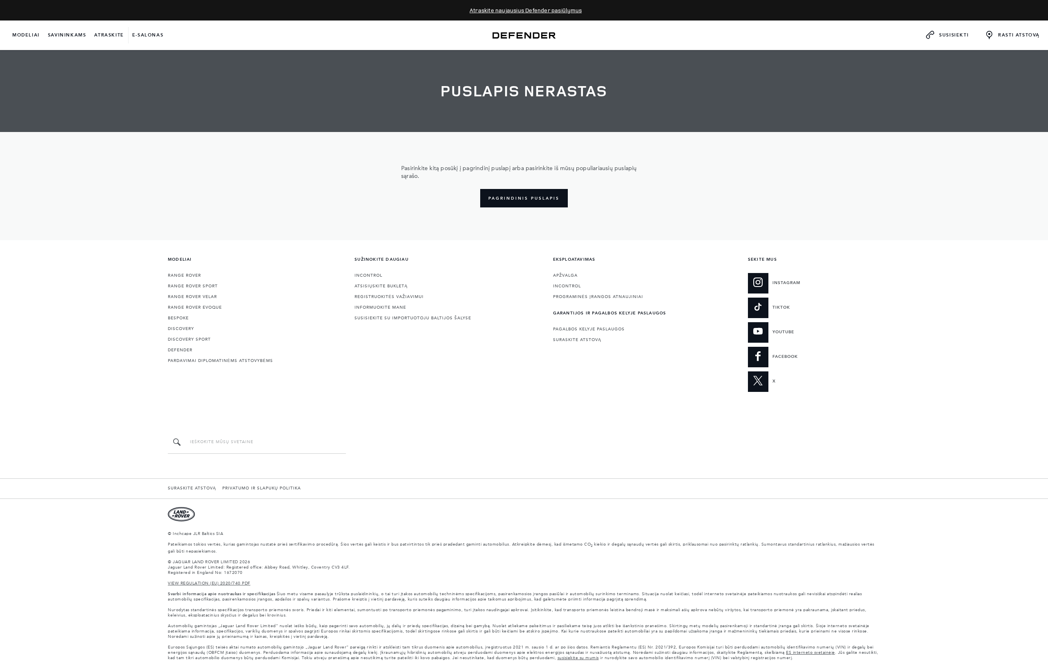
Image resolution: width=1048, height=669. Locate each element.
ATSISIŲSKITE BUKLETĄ (381, 286)
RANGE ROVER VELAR (192, 296)
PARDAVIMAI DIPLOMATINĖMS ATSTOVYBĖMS (220, 360)
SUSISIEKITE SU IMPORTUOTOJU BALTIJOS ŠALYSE (413, 318)
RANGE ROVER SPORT (193, 286)
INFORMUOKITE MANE (380, 307)
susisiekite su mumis (578, 658)
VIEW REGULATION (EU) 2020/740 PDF (209, 583)
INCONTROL (368, 275)
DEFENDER (180, 350)
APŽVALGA (565, 275)
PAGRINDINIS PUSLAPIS (524, 198)
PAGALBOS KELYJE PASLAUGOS (589, 329)
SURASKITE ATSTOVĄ (577, 339)
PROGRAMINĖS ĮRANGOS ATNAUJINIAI (598, 296)
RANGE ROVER (184, 275)
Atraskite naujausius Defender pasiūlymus (526, 10)
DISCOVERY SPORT (189, 339)
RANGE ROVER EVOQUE (195, 307)
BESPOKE (178, 318)
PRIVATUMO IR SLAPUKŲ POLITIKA (261, 488)
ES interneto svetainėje (810, 653)
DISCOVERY (181, 328)
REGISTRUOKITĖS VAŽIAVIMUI (389, 296)
